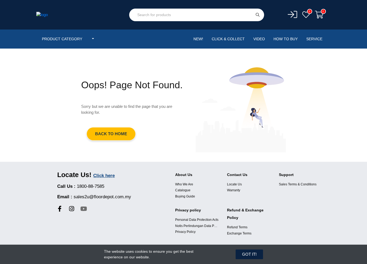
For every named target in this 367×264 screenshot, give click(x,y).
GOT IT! (249, 254)
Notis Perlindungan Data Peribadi (197, 226)
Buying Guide (185, 196)
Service (314, 39)
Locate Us (234, 184)
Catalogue (182, 190)
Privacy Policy (185, 232)
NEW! (198, 39)
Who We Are (184, 184)
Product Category (62, 39)
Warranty (233, 190)
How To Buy (286, 39)
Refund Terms (237, 227)
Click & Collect (228, 39)
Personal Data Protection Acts (196, 220)
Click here (104, 175)
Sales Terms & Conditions (297, 184)
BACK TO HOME (111, 133)
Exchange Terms (239, 233)
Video (259, 39)
